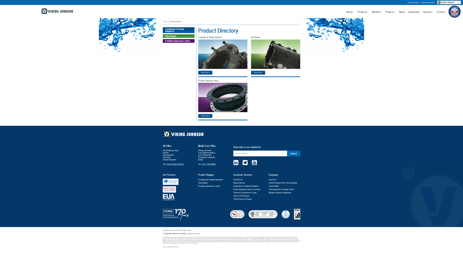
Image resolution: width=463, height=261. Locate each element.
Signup (293, 153)
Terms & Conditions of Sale (244, 193)
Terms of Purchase (241, 196)
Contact (441, 12)
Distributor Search (428, 3)
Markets (376, 12)
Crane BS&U (274, 186)
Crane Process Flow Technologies (283, 183)
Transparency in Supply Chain (281, 189)
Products (362, 12)
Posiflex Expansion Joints (177, 41)
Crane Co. (273, 179)
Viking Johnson (58, 11)
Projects (390, 12)
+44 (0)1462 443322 (175, 164)
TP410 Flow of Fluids (242, 199)
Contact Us (238, 179)
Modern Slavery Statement (280, 193)
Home (165, 21)
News (402, 12)
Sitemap (166, 230)
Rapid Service (239, 183)
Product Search (413, 3)
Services (427, 12)
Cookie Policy (186, 230)
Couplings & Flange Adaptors (174, 30)
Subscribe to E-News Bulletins (246, 186)
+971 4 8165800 (209, 164)
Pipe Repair (171, 36)
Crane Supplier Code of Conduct (246, 189)
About (349, 12)
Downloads (413, 12)
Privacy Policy (175, 230)
